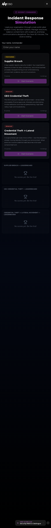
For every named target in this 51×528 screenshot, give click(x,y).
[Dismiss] (48, 522)
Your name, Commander (12, 43)
